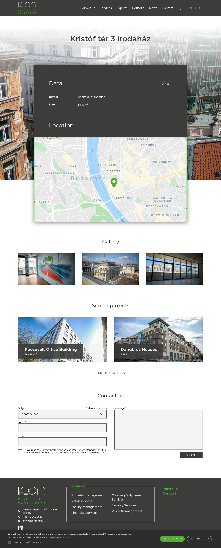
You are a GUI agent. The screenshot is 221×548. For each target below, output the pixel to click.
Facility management (87, 507)
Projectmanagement (127, 511)
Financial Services (84, 513)
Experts (121, 8)
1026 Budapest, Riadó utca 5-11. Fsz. (40, 511)
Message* (120, 408)
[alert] (110, 539)
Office (166, 83)
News (153, 8)
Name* (22, 422)
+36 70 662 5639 (33, 516)
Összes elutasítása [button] (199, 539)
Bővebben (66, 537)
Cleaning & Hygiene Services (126, 497)
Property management (88, 495)
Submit (191, 455)
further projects (110, 373)
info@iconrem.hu (33, 520)
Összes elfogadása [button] (172, 539)
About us (88, 8)
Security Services (124, 505)
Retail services (81, 501)
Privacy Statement (52, 450)
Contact (167, 8)
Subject (22, 408)
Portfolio (138, 8)
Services (106, 8)
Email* (21, 436)
